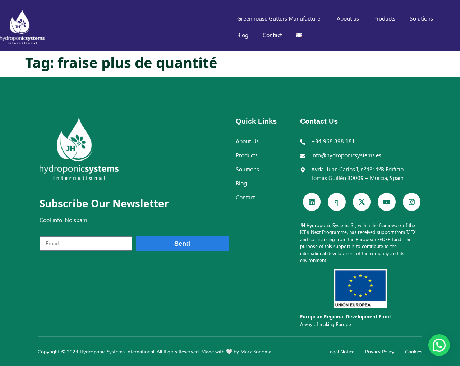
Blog (242, 35)
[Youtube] (386, 202)
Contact (272, 35)
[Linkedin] (312, 202)
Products (384, 18)
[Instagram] (411, 202)
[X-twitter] (362, 202)
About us (348, 18)
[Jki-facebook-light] (336, 202)
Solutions (421, 18)
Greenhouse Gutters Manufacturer (279, 18)
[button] (439, 345)
